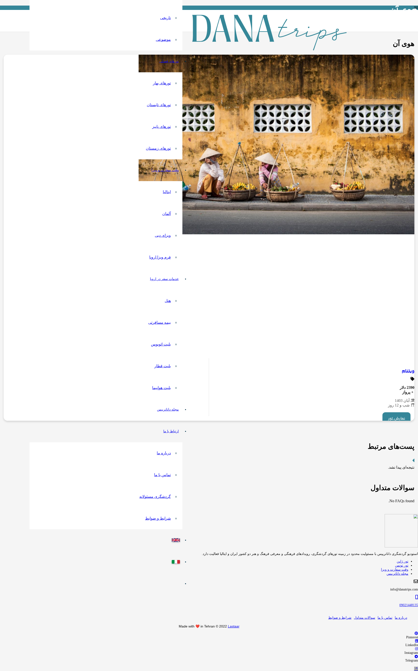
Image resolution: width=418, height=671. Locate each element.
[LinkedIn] (416, 641)
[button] (416, 669)
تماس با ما (385, 617)
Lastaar (233, 626)
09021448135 (408, 605)
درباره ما (401, 617)
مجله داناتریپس (397, 573)
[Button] (413, 461)
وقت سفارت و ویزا (394, 569)
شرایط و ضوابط (339, 617)
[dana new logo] (269, 49)
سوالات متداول (364, 617)
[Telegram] (416, 656)
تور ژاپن (402, 561)
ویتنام (408, 371)
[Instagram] (416, 649)
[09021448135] (209, 597)
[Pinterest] (416, 633)
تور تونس (401, 565)
